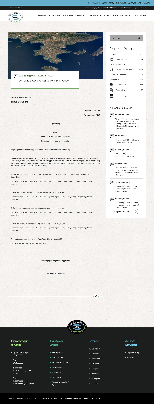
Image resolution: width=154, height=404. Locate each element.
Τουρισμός (93, 16)
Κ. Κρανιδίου (94, 349)
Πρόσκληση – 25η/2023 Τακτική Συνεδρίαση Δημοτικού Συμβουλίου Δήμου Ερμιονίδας (127, 189)
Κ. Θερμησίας (94, 378)
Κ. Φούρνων (94, 383)
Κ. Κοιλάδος (94, 364)
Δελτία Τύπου (126, 54)
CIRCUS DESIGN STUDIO (91, 398)
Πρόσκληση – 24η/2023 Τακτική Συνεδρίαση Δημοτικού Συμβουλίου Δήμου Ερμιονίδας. (127, 205)
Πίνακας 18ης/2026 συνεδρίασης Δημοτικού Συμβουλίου (127, 141)
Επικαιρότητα (130, 59)
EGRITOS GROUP (59, 398)
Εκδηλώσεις (130, 96)
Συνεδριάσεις (130, 85)
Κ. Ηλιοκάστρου (95, 374)
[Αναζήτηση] (139, 38)
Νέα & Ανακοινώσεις (130, 70)
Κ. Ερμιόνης (94, 354)
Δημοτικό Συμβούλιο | (28, 76)
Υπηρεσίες (80, 16)
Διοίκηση (56, 16)
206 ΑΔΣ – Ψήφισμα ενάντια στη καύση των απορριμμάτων (126, 155)
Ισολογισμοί (131, 357)
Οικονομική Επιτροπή (126, 75)
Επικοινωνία (140, 16)
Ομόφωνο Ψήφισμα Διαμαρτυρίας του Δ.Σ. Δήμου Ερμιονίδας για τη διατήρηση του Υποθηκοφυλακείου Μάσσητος (127, 171)
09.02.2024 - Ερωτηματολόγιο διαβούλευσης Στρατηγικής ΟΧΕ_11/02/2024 (105, 3)
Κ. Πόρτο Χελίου (95, 359)
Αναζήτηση (116, 38)
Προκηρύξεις (126, 80)
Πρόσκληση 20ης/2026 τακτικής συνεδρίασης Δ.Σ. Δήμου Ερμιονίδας (122, 8)
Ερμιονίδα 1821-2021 (122, 16)
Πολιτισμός (105, 16)
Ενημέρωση (44, 16)
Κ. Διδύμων (94, 369)
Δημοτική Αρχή (133, 353)
